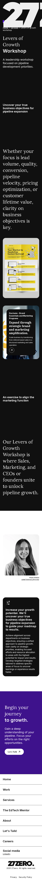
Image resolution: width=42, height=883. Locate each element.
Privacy (13, 877)
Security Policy (25, 877)
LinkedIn (6, 854)
